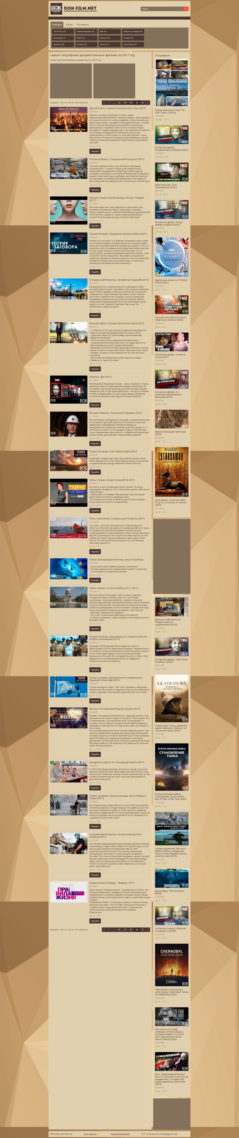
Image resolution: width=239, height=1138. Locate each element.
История (128, 38)
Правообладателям (109, 1135)
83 (119, 102)
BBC (103, 31)
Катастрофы (60, 38)
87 (143, 102)
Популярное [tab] (83, 24)
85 (131, 102)
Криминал (59, 44)
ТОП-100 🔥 (60, 31)
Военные (105, 38)
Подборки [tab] (57, 24)
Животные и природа (133, 31)
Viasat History (130, 44)
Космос (104, 44)
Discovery (82, 44)
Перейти (95, 151)
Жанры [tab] (69, 24)
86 (137, 102)
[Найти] (185, 9)
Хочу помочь (84, 1135)
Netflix (81, 38)
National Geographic (85, 31)
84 (125, 102)
